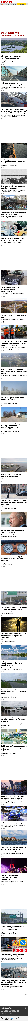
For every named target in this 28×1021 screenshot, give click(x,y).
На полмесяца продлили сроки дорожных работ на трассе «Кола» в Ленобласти (12, 928)
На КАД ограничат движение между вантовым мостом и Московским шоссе (12, 664)
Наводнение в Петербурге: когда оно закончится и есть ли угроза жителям (13, 720)
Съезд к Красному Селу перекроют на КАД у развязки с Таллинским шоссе (14, 692)
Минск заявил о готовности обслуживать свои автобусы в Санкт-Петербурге (12, 531)
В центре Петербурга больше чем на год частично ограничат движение (13, 636)
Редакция (3, 1013)
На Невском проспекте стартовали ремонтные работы (13, 84)
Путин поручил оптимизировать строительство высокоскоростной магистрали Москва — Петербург (14, 111)
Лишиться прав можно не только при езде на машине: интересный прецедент (14, 503)
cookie (12, 1018)
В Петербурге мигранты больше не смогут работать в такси (13, 239)
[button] (26, 1017)
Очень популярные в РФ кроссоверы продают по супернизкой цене (10, 289)
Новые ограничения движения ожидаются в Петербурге (12, 955)
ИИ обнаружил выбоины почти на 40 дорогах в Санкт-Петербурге (14, 161)
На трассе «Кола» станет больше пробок (13, 316)
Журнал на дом (22, 4)
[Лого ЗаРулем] (6, 2)
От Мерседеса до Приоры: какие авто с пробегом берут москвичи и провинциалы (13, 982)
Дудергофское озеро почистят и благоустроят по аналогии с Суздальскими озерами (13, 57)
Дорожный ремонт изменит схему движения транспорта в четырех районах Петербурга (14, 343)
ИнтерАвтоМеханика (10, 4)
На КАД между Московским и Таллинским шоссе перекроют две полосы (14, 371)
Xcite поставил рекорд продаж (13, 823)
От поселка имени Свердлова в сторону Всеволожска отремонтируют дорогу (13, 426)
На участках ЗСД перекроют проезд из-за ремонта (11, 475)
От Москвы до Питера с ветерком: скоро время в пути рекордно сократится (14, 748)
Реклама (10, 1013)
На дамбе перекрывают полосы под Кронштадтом (13, 398)
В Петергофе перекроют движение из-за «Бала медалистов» (10, 877)
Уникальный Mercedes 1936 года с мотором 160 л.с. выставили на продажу (13, 559)
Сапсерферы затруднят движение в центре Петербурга (14, 213)
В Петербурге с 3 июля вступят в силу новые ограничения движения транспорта (13, 849)
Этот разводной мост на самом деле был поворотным (13, 187)
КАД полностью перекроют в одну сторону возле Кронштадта (14, 608)
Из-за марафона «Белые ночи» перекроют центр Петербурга (12, 798)
